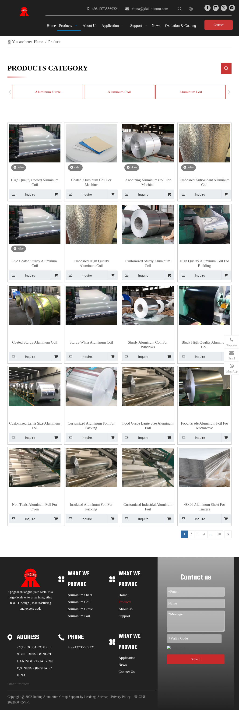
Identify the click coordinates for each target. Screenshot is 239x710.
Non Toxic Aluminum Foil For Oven (34, 507)
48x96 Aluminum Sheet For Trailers (204, 507)
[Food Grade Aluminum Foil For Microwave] (204, 386)
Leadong (90, 697)
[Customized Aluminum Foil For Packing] (91, 386)
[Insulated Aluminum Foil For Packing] (91, 467)
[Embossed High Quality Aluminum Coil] (91, 224)
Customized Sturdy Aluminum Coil (147, 263)
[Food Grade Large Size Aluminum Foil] (148, 386)
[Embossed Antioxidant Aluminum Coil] (204, 143)
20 (219, 534)
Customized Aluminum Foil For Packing (91, 425)
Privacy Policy (120, 697)
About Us (126, 609)
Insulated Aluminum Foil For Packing (91, 507)
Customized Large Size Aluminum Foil (34, 425)
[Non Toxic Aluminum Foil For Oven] (34, 467)
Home (123, 595)
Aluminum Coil (119, 92)
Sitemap (103, 697)
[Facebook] (207, 8)
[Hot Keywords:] (180, 9)
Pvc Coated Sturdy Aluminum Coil (34, 263)
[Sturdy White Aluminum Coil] (91, 305)
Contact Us (219, 26)
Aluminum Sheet (80, 595)
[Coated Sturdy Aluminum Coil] (34, 305)
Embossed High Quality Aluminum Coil (91, 263)
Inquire (30, 194)
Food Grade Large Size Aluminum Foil (147, 425)
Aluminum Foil (190, 92)
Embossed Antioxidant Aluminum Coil (204, 182)
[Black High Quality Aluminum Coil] (204, 305)
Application (127, 658)
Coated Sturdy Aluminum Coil (34, 342)
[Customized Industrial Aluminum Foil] (148, 467)
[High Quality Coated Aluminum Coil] (34, 143)
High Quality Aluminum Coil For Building (204, 263)
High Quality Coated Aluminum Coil (34, 182)
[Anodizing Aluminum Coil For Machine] (148, 143)
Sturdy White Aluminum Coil (91, 342)
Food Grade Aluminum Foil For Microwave (204, 425)
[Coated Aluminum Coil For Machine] (91, 143)
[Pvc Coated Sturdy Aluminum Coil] (34, 224)
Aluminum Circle (48, 92)
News (123, 665)
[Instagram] (232, 8)
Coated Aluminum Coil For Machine (91, 182)
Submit (195, 659)
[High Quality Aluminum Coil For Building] (204, 224)
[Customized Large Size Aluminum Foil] (34, 386)
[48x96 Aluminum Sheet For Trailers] (204, 467)
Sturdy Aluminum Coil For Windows (148, 344)
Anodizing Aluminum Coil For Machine (148, 182)
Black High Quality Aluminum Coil (204, 344)
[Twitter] (224, 8)
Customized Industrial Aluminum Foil (147, 507)
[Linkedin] (216, 8)
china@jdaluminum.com (150, 9)
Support (124, 616)
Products (125, 602)
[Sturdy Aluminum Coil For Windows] (148, 305)
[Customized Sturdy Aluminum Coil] (148, 224)
